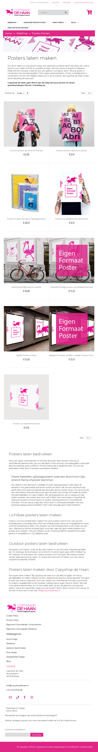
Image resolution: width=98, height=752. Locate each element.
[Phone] (17, 697)
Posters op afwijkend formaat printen (71, 218)
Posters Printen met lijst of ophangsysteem (26, 218)
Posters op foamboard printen (26, 423)
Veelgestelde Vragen (15, 657)
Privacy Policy (12, 620)
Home (8, 33)
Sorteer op (9, 93)
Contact (55, 2)
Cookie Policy (12, 616)
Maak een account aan (83, 2)
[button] (35, 160)
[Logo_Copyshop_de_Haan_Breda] (17, 12)
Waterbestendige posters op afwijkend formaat (72, 287)
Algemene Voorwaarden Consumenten (23, 624)
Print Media (11, 652)
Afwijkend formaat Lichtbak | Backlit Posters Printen (72, 355)
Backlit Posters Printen (26, 355)
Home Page (11, 639)
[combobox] (53, 12)
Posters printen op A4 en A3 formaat (26, 150)
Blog (8, 661)
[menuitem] (75, 22)
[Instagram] (31, 697)
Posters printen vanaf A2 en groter (71, 150)
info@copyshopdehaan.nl (49, 590)
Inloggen (66, 2)
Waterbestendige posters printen (26, 287)
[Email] (10, 697)
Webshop (22, 33)
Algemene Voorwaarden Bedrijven (21, 629)
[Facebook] (24, 697)
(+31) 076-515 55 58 (14, 690)
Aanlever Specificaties (16, 648)
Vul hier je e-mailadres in (15, 729)
